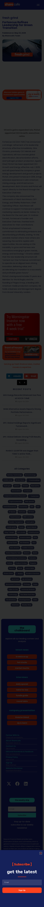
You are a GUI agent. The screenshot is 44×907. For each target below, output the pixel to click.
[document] (22, 453)
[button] (41, 853)
